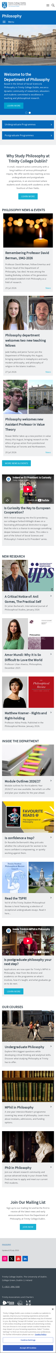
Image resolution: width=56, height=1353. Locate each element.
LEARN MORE (28, 196)
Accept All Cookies (28, 1348)
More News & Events (16, 463)
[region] (28, 1329)
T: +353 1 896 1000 (11, 1286)
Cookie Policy (40, 1334)
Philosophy (11, 15)
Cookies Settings (28, 1340)
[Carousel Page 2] (30, 113)
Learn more (13, 105)
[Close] (53, 1309)
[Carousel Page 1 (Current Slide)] (26, 113)
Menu (11, 21)
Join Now (28, 1227)
